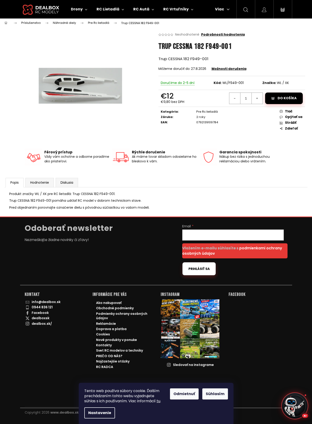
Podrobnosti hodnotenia (223, 34)
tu (158, 401)
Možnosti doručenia (229, 68)
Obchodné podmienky (115, 308)
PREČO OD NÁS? (109, 356)
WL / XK (283, 82)
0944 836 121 (42, 307)
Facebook (40, 312)
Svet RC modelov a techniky (119, 350)
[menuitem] (79, 9)
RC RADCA (104, 367)
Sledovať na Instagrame (193, 364)
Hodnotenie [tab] (39, 182)
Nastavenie (99, 412)
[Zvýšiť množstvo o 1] (257, 98)
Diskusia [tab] (67, 182)
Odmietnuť (184, 393)
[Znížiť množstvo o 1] (234, 98)
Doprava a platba (111, 329)
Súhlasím (215, 393)
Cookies (103, 334)
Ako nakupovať (108, 302)
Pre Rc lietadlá (207, 111)
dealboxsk (40, 318)
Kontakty (104, 345)
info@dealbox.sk (46, 302)
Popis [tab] (14, 182)
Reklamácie (106, 323)
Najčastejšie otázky (113, 361)
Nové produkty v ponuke (116, 339)
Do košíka (287, 98)
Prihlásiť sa (199, 268)
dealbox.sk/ (42, 323)
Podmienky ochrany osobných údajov (121, 315)
